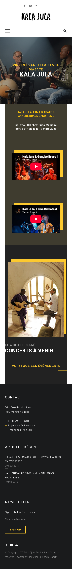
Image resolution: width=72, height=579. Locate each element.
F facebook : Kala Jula (20, 429)
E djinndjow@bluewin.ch (21, 425)
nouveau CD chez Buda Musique (36, 125)
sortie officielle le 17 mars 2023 (36, 128)
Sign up (15, 529)
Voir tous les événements (36, 365)
